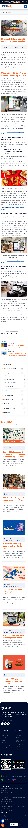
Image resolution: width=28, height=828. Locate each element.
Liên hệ (18, 746)
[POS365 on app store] (18, 766)
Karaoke (4, 742)
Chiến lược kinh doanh (12, 11)
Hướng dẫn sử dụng (21, 744)
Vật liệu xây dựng (6, 745)
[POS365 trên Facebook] (2, 723)
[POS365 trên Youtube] (8, 723)
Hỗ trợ (18, 749)
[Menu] (25, 6)
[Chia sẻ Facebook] (7, 333)
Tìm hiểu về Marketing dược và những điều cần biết (12, 546)
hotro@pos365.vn (8, 720)
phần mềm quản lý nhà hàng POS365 (12, 123)
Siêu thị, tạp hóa (6, 735)
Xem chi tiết (16, 2)
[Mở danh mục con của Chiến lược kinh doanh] (24, 373)
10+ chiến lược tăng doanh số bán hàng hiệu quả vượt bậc (13, 500)
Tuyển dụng (19, 738)
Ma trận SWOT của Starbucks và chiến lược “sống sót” (12, 681)
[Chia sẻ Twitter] (16, 333)
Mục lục (15, 824)
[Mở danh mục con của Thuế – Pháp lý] (24, 404)
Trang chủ (3, 11)
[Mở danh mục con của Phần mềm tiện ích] (24, 399)
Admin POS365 (14, 47)
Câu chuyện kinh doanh (20, 741)
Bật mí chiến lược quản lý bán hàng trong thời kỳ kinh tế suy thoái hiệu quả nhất (14, 454)
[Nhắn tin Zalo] (2, 821)
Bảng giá (4, 747)
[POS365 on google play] (18, 762)
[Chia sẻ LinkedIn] (12, 333)
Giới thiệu (18, 735)
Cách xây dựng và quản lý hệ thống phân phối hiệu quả (13, 592)
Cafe (3, 740)
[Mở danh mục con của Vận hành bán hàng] (24, 391)
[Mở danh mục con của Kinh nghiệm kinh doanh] (24, 369)
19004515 (7, 719)
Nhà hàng (4, 738)
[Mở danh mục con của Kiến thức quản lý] (24, 395)
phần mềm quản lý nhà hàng (15, 314)
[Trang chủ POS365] (6, 6)
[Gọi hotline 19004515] (2, 825)
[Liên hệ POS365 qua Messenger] (5, 723)
